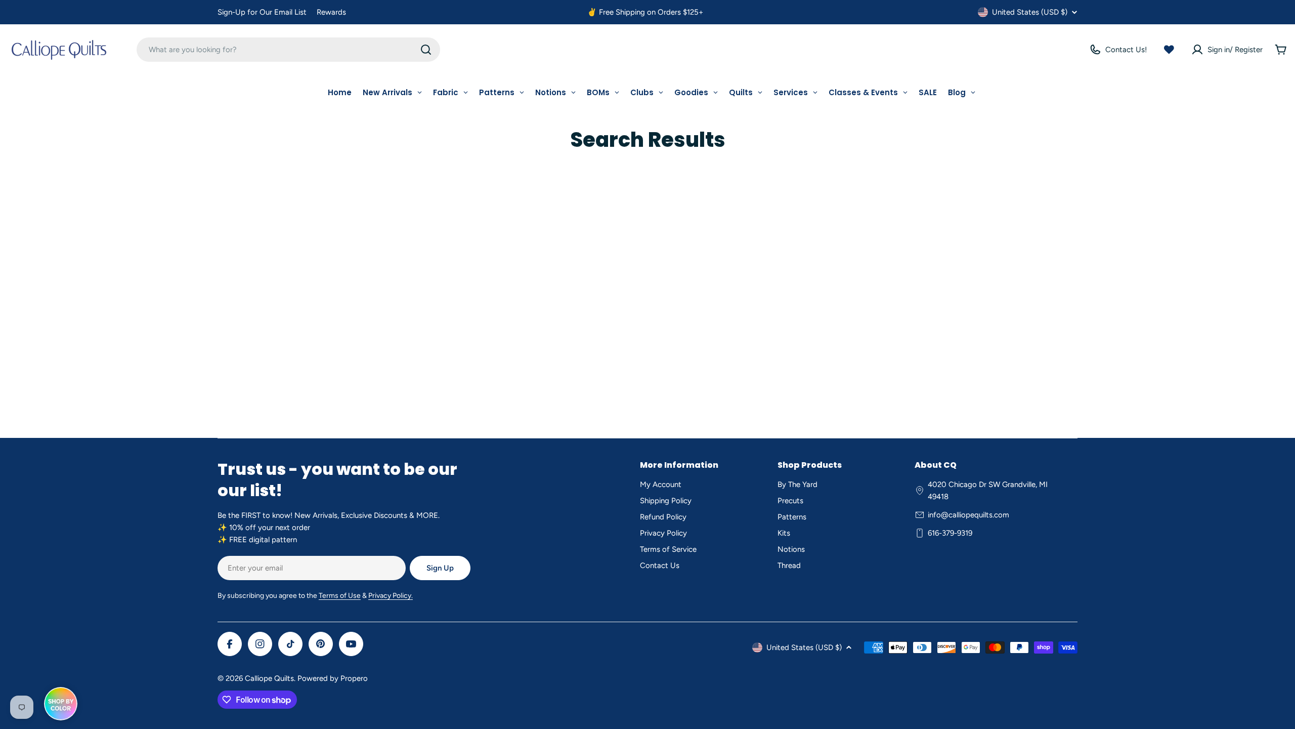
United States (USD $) (1029, 12)
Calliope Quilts (269, 678)
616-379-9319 (950, 533)
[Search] (426, 50)
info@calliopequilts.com (968, 514)
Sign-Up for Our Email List (262, 12)
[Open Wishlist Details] (1169, 49)
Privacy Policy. (390, 595)
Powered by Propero (332, 678)
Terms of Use (340, 595)
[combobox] (288, 49)
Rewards (331, 12)
